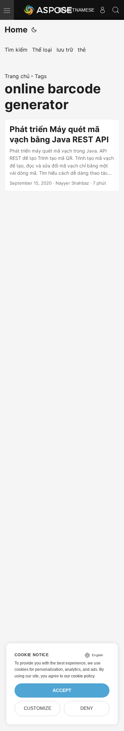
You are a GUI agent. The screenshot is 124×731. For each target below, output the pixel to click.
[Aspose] (48, 10)
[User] (102, 10)
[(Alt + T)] (34, 30)
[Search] (115, 10)
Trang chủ (17, 76)
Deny (86, 708)
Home (16, 29)
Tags (41, 76)
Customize (37, 708)
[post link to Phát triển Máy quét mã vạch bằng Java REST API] (62, 155)
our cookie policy (79, 676)
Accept (62, 690)
